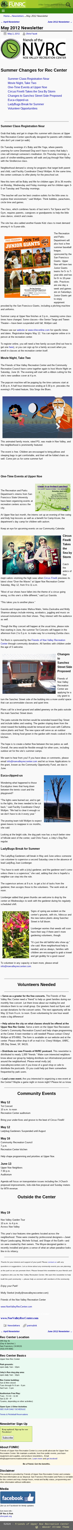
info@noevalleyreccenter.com (22, 761)
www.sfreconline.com (39, 330)
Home (7, 16)
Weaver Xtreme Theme (55, 1527)
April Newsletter (10, 22)
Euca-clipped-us (18, 99)
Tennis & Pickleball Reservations (14, 1414)
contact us (52, 1262)
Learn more (37, 1459)
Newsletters (18, 16)
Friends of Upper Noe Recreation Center (42, 1524)
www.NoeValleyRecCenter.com (16, 1306)
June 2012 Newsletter (60, 22)
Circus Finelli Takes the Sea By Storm (31, 91)
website (21, 330)
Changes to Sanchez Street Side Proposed (35, 95)
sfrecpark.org (6, 1516)
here (11, 347)
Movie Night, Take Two (22, 83)
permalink (32, 1325)
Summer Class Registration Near (28, 78)
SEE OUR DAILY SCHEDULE (13, 1409)
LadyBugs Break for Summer (26, 104)
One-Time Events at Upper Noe (27, 87)
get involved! (52, 1459)
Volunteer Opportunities (22, 108)
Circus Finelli (50, 578)
